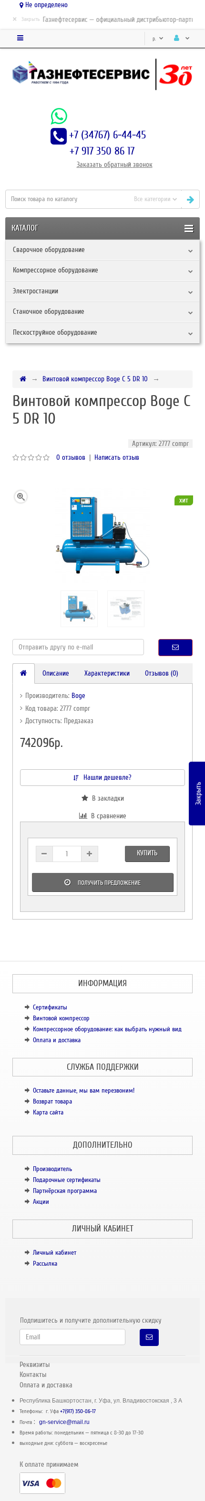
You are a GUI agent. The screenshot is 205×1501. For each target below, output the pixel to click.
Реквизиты (35, 1364)
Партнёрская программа (65, 1191)
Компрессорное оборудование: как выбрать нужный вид (107, 1029)
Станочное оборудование (48, 311)
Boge (78, 695)
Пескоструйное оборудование (55, 332)
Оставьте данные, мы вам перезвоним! (83, 1090)
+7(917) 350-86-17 (78, 1411)
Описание (55, 673)
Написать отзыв (116, 457)
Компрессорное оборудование (55, 270)
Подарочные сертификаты (67, 1180)
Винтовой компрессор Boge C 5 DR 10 (95, 379)
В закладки (106, 798)
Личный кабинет (54, 1253)
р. (155, 39)
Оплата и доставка (57, 1040)
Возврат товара (52, 1101)
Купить (147, 853)
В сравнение (106, 816)
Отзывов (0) (161, 673)
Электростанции (35, 291)
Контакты (33, 1374)
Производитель (52, 1169)
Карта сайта (48, 1112)
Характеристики (107, 673)
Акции (41, 1202)
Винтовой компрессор (61, 1018)
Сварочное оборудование (49, 249)
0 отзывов (70, 457)
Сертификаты (50, 1007)
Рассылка (45, 1263)
